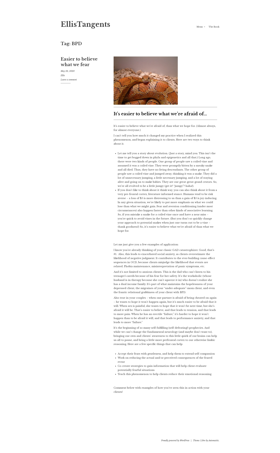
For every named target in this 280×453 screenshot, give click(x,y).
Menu (200, 26)
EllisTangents (85, 24)
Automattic (213, 440)
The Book (214, 26)
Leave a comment (69, 79)
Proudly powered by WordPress (175, 440)
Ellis (63, 75)
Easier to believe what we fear (79, 61)
